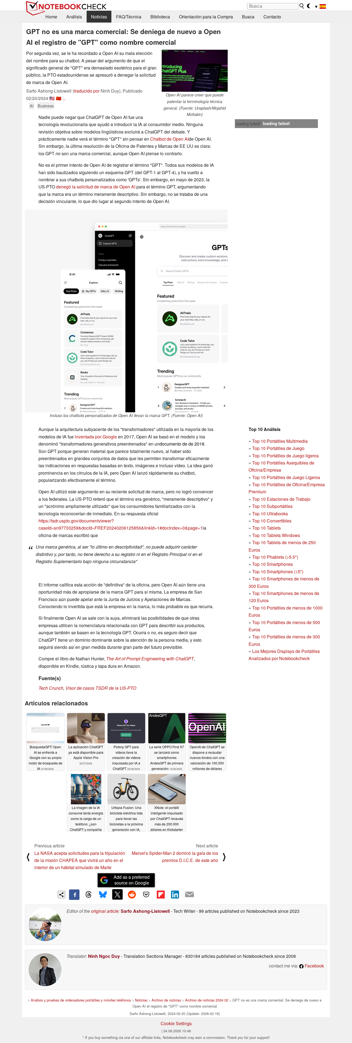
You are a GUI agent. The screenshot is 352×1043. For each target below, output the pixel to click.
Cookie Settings (176, 1023)
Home (51, 16)
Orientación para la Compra (206, 16)
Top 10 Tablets (266, 528)
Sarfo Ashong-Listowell (145, 911)
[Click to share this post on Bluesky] (103, 894)
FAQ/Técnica (128, 16)
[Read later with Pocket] (146, 894)
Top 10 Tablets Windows (276, 535)
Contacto (272, 16)
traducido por (87, 91)
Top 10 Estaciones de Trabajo (281, 499)
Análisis (74, 16)
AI (32, 106)
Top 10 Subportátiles (272, 506)
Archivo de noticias (166, 1000)
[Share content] (61, 894)
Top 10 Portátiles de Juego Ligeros (286, 477)
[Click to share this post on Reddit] (132, 894)
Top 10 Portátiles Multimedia (280, 441)
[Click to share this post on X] (117, 894)
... (64, 98)
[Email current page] (189, 894)
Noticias (99, 16)
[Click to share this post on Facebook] (74, 894)
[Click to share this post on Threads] (88, 894)
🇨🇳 (58, 98)
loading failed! (248, 123)
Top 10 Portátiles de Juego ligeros (285, 455)
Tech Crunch (50, 688)
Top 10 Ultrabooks (270, 513)
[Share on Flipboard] (160, 894)
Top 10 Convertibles (272, 521)
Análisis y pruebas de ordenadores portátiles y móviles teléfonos (81, 1000)
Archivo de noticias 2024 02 (206, 1000)
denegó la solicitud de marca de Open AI (95, 186)
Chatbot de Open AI (169, 139)
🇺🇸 (52, 98)
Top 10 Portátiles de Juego (278, 448)
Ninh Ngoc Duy (104, 956)
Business (46, 106)
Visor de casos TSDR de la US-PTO (100, 688)
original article (105, 911)
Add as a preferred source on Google (132, 880)
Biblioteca (160, 16)
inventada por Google (96, 436)
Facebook (314, 966)
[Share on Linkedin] (175, 894)
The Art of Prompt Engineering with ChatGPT (150, 658)
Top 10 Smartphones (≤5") (277, 571)
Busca (248, 16)
